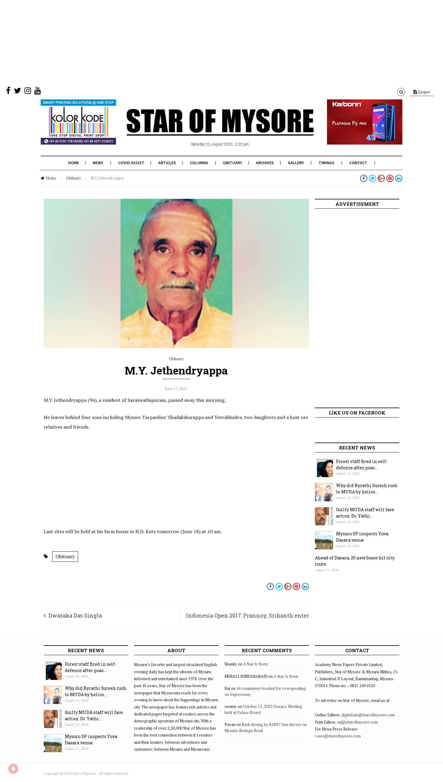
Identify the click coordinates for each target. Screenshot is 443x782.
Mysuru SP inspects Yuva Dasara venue (362, 537)
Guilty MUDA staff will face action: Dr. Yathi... (365, 513)
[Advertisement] (181, 42)
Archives (265, 162)
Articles (167, 162)
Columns (199, 162)
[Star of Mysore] (206, 129)
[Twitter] (17, 92)
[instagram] (27, 92)
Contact (358, 162)
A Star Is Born (255, 664)
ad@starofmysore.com (357, 722)
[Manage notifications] (13, 769)
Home (73, 162)
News (98, 162)
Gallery (296, 162)
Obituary (232, 162)
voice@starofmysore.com (338, 736)
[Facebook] (8, 92)
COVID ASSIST (131, 162)
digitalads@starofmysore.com (368, 715)
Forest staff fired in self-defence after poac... (362, 464)
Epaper (423, 92)
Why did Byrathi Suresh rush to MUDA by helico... (366, 489)
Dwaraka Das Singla (75, 615)
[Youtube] (37, 92)
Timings (327, 162)
